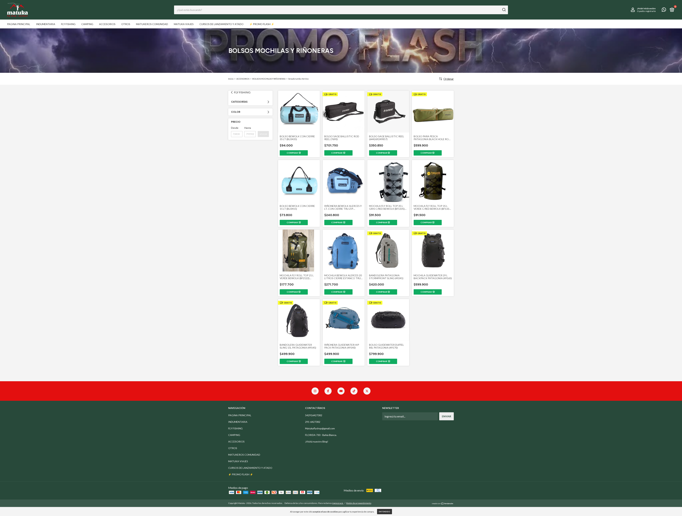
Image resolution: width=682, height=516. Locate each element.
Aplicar (263, 134)
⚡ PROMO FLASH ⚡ (261, 24)
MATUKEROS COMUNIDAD (152, 24)
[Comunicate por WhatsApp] (664, 10)
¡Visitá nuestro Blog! (316, 441)
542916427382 (313, 415)
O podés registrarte (646, 11)
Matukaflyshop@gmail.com (320, 428)
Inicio (230, 78)
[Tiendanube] (443, 503)
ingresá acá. (337, 503)
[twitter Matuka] (366, 391)
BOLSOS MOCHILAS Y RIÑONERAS (268, 78)
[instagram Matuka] (315, 391)
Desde (234, 127)
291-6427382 (312, 421)
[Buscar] (504, 10)
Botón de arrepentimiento (358, 503)
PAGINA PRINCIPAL (18, 24)
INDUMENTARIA (45, 24)
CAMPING (87, 24)
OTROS (125, 24)
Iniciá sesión (649, 8)
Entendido (384, 511)
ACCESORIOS (107, 24)
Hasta (247, 127)
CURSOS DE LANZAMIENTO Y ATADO (221, 24)
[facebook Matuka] (328, 391)
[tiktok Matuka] (354, 391)
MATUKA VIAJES (184, 24)
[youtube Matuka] (341, 391)
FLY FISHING (68, 24)
